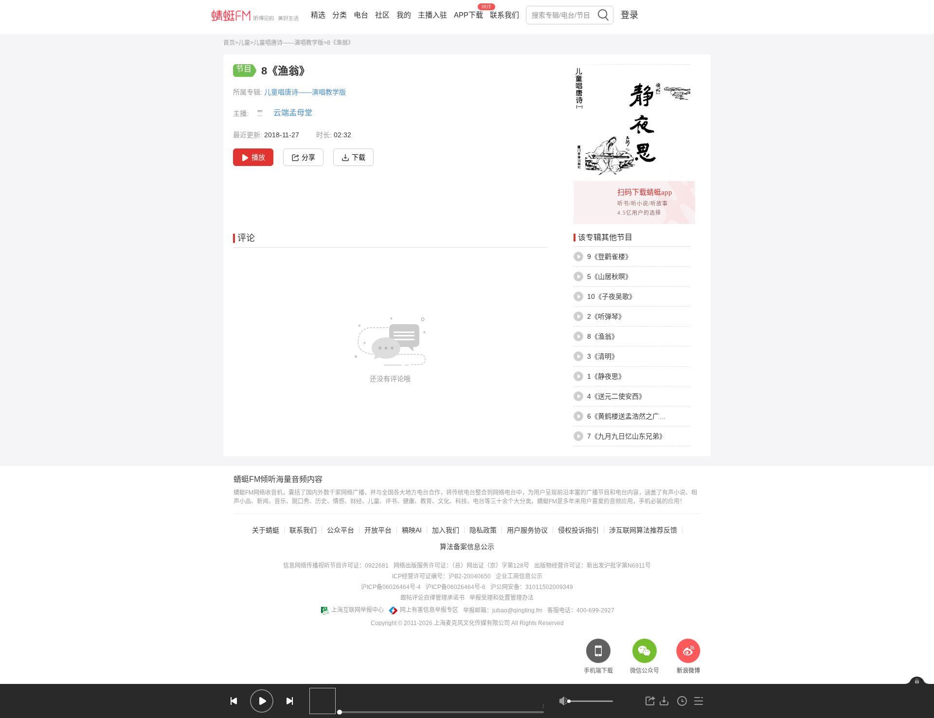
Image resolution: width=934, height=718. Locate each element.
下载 (358, 157)
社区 (382, 15)
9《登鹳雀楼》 (609, 256)
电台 (361, 15)
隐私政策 (483, 530)
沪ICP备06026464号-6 (455, 587)
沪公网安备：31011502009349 (531, 587)
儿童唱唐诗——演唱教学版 (288, 42)
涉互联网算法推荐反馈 (643, 530)
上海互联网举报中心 (357, 610)
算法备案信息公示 (467, 547)
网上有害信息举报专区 (429, 610)
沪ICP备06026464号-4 (391, 587)
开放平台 (378, 530)
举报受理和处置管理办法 (501, 597)
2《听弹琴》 (606, 316)
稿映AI (412, 530)
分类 (339, 15)
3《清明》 (602, 356)
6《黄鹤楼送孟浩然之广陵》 (630, 416)
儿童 (244, 42)
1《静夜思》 (606, 376)
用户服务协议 (527, 530)
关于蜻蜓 (265, 530)
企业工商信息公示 (519, 576)
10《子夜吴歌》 (611, 296)
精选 (318, 15)
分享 (308, 157)
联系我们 (504, 15)
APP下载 (468, 15)
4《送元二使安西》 (616, 396)
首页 (229, 42)
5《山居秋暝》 (609, 276)
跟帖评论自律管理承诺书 (432, 597)
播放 (258, 157)
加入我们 (445, 530)
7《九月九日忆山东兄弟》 (626, 436)
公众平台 (340, 530)
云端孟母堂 (292, 113)
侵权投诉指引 (578, 530)
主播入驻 (432, 15)
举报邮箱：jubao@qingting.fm (502, 610)
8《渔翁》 (602, 336)
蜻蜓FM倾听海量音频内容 (278, 479)
